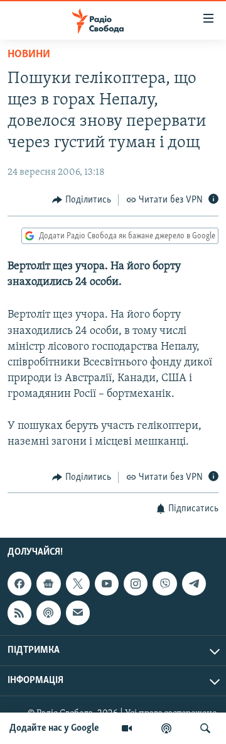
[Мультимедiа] (127, 728)
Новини (29, 54)
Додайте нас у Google (54, 728)
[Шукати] (205, 728)
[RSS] (19, 613)
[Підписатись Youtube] (107, 584)
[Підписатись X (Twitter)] (78, 584)
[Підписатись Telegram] (194, 584)
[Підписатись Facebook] (19, 584)
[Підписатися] (78, 613)
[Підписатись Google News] (48, 584)
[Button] (81, 200)
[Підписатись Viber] (164, 584)
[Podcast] (48, 613)
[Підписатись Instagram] (136, 584)
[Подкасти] (166, 728)
